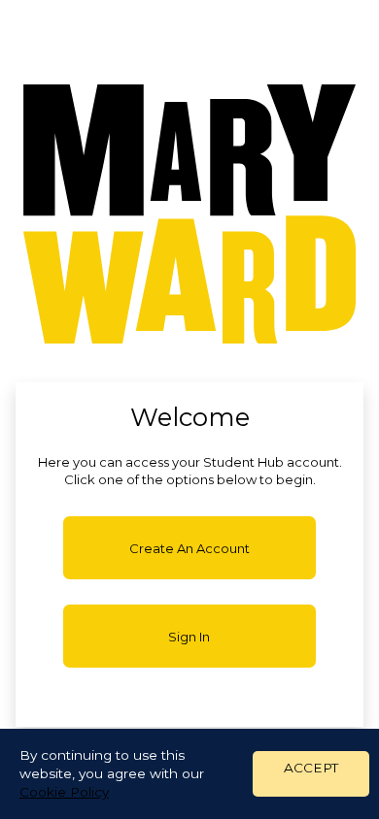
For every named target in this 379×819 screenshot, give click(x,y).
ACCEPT (311, 767)
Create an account (189, 548)
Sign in (189, 636)
